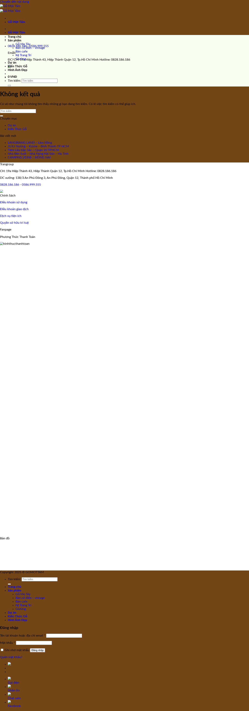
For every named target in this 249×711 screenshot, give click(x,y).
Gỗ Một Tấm (16, 22)
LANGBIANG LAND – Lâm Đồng (30, 142)
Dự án (12, 62)
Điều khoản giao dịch (14, 209)
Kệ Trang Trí (23, 55)
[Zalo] (1, 191)
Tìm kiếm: (14, 80)
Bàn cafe (21, 51)
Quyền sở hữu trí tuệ (14, 222)
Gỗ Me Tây (23, 44)
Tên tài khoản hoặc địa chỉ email (22, 635)
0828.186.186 (9, 184)
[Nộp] (9, 85)
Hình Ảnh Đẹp (17, 70)
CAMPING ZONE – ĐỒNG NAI (29, 157)
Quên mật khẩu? (11, 657)
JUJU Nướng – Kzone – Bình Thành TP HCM (38, 146)
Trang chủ (14, 36)
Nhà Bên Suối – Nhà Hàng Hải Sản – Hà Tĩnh (38, 153)
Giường (21, 58)
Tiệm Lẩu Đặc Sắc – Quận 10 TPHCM (33, 150)
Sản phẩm (14, 40)
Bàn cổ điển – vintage (30, 47)
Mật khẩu (7, 642)
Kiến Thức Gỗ (17, 66)
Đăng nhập (38, 650)
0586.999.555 (31, 184)
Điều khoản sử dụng (13, 202)
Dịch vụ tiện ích (10, 215)
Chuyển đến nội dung (14, 1)
